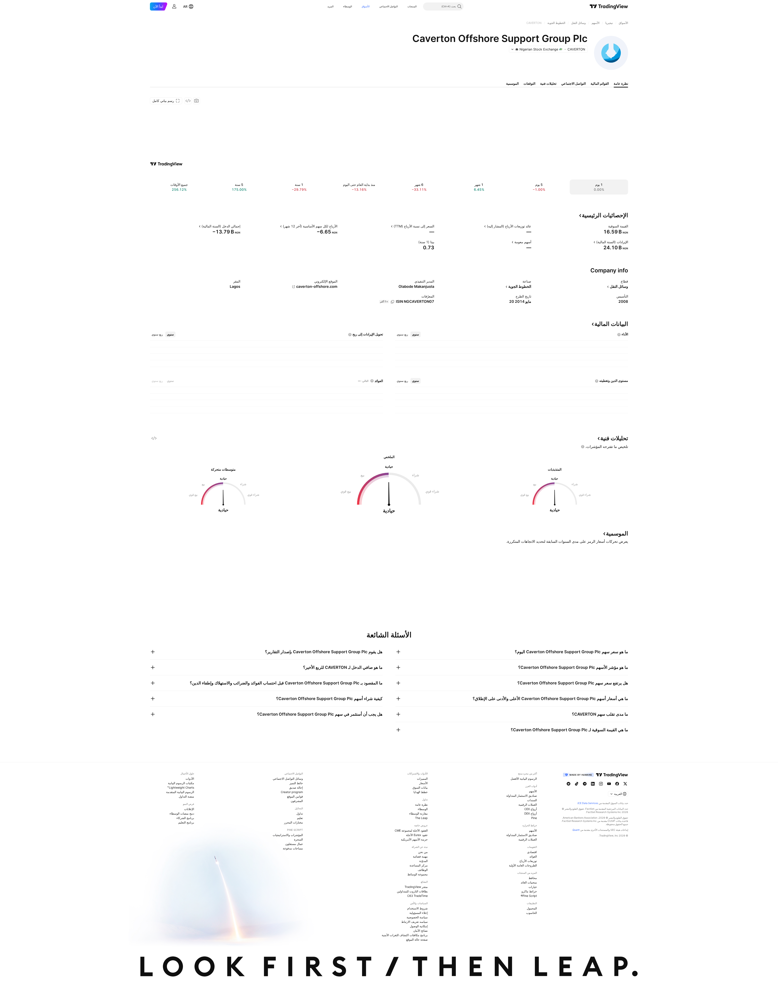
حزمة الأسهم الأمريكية (414, 839)
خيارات (533, 887)
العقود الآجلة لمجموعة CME (411, 830)
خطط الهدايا (421, 792)
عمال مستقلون (294, 844)
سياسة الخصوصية (417, 917)
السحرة (298, 839)
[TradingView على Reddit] (568, 784)
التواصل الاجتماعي (388, 6)
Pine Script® (529, 895)
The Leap (421, 818)
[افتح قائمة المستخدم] (174, 6)
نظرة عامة (421, 804)
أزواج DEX (530, 813)
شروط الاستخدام (417, 908)
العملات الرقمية (527, 804)
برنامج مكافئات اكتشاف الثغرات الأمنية (405, 935)
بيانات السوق (420, 787)
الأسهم (533, 791)
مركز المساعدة (419, 865)
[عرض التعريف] (605, 226)
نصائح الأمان (420, 930)
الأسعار (423, 783)
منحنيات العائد (529, 882)
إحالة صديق (296, 787)
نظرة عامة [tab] (621, 83)
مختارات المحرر (293, 822)
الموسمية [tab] (512, 83)
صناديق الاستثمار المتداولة (521, 795)
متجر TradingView (416, 887)
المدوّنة (423, 861)
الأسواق (366, 6)
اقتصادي (532, 852)
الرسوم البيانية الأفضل (524, 778)
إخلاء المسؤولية (418, 912)
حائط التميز (296, 783)
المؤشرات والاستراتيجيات (288, 835)
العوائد (533, 856)
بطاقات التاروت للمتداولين (412, 891)
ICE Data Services (588, 803)
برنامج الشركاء (185, 818)
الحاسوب (531, 912)
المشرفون (297, 801)
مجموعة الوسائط (417, 874)
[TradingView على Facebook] (617, 784)
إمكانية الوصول (419, 926)
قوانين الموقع (295, 796)
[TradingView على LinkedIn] (593, 784)
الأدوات (190, 778)
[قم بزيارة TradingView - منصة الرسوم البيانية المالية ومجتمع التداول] (166, 164)
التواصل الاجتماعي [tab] (573, 83)
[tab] (415, 334)
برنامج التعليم (186, 822)
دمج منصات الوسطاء (182, 813)
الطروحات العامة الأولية (523, 865)
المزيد (330, 6)
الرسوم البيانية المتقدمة (180, 792)
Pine (534, 818)
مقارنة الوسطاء (418, 813)
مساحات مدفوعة (293, 848)
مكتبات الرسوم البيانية (181, 783)
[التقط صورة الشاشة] (196, 100)
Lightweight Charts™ (180, 787)
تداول (299, 813)
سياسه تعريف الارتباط (414, 921)
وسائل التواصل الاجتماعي (288, 778)
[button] (404, 6)
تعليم (300, 818)
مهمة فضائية (420, 856)
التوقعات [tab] (529, 83)
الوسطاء (347, 6)
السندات (532, 800)
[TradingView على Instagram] (601, 784)
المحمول (532, 908)
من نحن (423, 852)
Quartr (576, 829)
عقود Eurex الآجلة (417, 835)
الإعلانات (189, 809)
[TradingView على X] (625, 784)
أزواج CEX (530, 809)
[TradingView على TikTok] (576, 784)
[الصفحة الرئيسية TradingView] (609, 6)
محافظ (533, 878)
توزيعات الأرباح (528, 861)
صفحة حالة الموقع (417, 939)
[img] (517, 49)
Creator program (292, 792)
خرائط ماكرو (529, 891)
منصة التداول (186, 796)
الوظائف (423, 870)
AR (185, 6)
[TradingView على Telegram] (585, 784)
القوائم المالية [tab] (600, 83)
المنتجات (412, 6)
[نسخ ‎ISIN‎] (392, 302)
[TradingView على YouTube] (609, 784)
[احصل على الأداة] (188, 100)
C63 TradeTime (417, 895)
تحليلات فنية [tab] (548, 83)
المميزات (422, 778)
